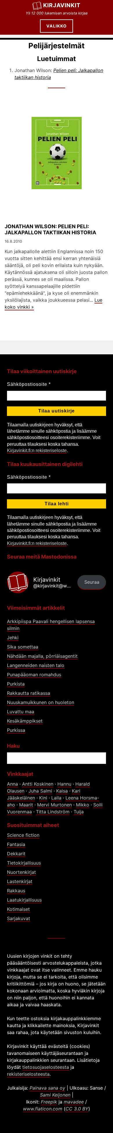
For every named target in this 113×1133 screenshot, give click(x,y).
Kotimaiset (18, 909)
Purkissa (16, 730)
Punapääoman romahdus (34, 674)
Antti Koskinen (37, 784)
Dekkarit (16, 853)
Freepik (49, 1102)
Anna (12, 784)
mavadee (74, 1102)
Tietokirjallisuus (24, 863)
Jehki (13, 637)
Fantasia (16, 844)
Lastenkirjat (19, 881)
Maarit (26, 805)
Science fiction (23, 835)
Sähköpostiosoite (29, 384)
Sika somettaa (22, 647)
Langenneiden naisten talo (35, 665)
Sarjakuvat (18, 918)
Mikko (82, 805)
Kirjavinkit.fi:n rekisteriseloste (37, 450)
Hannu (64, 784)
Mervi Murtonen (54, 805)
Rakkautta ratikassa (28, 693)
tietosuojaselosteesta (45, 1067)
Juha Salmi (40, 791)
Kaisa (62, 791)
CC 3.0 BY (76, 1109)
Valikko (56, 25)
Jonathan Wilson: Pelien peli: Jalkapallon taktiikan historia (50, 229)
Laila (56, 798)
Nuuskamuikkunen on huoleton (40, 702)
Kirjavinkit (62, 5)
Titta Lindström (53, 812)
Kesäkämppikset (25, 721)
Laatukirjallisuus (24, 900)
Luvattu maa (20, 711)
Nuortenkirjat (21, 872)
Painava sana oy (47, 1088)
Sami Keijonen (55, 1095)
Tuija (79, 812)
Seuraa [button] (91, 582)
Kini (43, 798)
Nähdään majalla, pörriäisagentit (42, 656)
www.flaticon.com (42, 1109)
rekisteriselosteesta (28, 1074)
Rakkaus (16, 890)
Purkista (16, 684)
